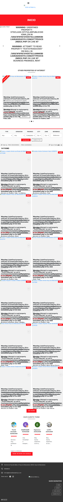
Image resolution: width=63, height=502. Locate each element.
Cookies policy (56, 494)
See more (31, 410)
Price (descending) (13, 145)
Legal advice (57, 491)
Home (58, 485)
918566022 (7, 468)
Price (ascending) (26, 145)
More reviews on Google (22, 453)
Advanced (26, 140)
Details (24, 116)
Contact (58, 488)
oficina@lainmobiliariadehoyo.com (12, 472)
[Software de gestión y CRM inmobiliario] (4, 499)
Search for (37, 140)
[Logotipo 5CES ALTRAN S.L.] (30, 8)
